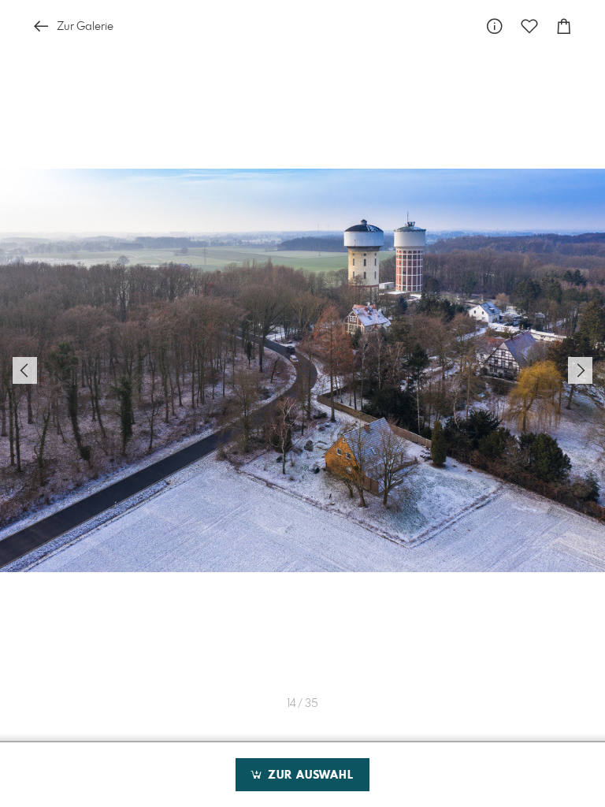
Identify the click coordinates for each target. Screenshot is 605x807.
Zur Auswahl (309, 775)
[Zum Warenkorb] (564, 26)
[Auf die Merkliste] (529, 26)
